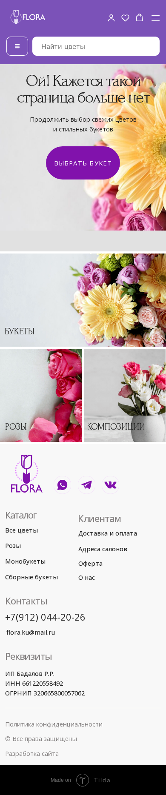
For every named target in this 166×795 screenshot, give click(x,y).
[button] (111, 18)
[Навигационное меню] (156, 18)
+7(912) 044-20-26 (45, 617)
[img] (83, 300)
